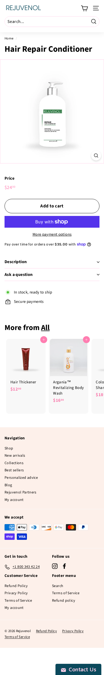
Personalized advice (21, 477)
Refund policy (63, 600)
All (45, 327)
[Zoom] (96, 155)
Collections (14, 463)
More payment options (52, 234)
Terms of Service (18, 600)
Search (57, 586)
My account (14, 500)
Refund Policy (16, 586)
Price (9, 178)
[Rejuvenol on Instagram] (55, 566)
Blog (8, 485)
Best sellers (14, 470)
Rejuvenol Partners (21, 492)
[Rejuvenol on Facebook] (64, 566)
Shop (9, 448)
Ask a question (19, 275)
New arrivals (15, 455)
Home (9, 38)
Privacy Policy (16, 593)
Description (16, 262)
